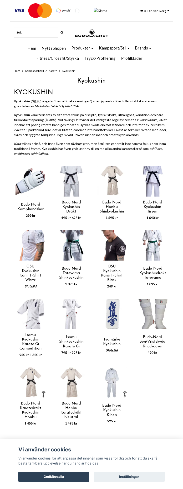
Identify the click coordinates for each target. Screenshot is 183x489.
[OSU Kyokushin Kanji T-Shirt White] (30, 245)
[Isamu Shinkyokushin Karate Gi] (71, 314)
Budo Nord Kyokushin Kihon (111, 410)
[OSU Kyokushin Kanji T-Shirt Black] (112, 245)
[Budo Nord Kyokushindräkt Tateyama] (153, 245)
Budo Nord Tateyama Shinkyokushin (71, 273)
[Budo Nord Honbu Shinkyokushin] (112, 181)
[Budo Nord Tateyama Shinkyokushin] (71, 245)
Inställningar (129, 477)
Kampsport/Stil (112, 47)
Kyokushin (69, 71)
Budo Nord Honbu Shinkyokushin (112, 207)
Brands (141, 47)
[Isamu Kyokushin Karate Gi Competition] (30, 314)
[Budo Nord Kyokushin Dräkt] (71, 181)
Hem (32, 48)
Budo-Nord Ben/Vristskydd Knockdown (152, 341)
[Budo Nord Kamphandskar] (30, 181)
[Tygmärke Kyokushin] (112, 314)
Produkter (80, 47)
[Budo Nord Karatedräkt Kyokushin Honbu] (30, 382)
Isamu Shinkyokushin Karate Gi (71, 341)
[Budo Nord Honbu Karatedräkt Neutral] (71, 382)
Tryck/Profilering (100, 58)
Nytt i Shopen (54, 48)
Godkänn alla (54, 477)
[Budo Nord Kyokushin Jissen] (152, 181)
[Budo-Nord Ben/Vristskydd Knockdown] (152, 314)
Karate (53, 71)
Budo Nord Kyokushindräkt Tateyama (152, 273)
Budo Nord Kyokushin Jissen (152, 207)
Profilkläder (131, 58)
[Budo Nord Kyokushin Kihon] (112, 382)
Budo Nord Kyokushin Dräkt (71, 207)
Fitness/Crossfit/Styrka (57, 58)
